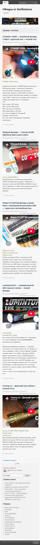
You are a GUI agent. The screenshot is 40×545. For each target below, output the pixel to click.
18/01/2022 (24, 211)
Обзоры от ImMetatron (17, 9)
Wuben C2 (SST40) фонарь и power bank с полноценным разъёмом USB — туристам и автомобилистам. (19, 205)
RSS (18, 463)
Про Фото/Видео (9, 518)
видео (31, 371)
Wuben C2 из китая (8, 250)
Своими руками (9, 524)
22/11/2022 (24, 42)
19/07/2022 (24, 138)
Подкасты (8, 515)
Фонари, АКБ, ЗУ (9, 526)
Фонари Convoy (7, 433)
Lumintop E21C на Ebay (10, 335)
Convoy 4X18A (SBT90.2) (10, 177)
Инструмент (8, 509)
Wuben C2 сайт (7, 255)
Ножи (6, 511)
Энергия (7, 534)
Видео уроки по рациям (12, 507)
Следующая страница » (10, 460)
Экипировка (8, 530)
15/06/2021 (24, 391)
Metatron (16, 42)
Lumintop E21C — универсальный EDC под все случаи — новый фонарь (18, 288)
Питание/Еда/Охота (10, 513)
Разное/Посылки (10, 520)
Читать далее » (9, 124)
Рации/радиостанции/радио (13, 522)
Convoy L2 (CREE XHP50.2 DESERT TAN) (15, 431)
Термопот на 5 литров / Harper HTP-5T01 (17, 487)
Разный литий (7, 435)
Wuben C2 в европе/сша (10, 253)
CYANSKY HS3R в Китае (10, 81)
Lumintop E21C (7, 333)
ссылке (6, 340)
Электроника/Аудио (10, 532)
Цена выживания (10, 528)
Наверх (36, 542)
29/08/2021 (24, 294)
